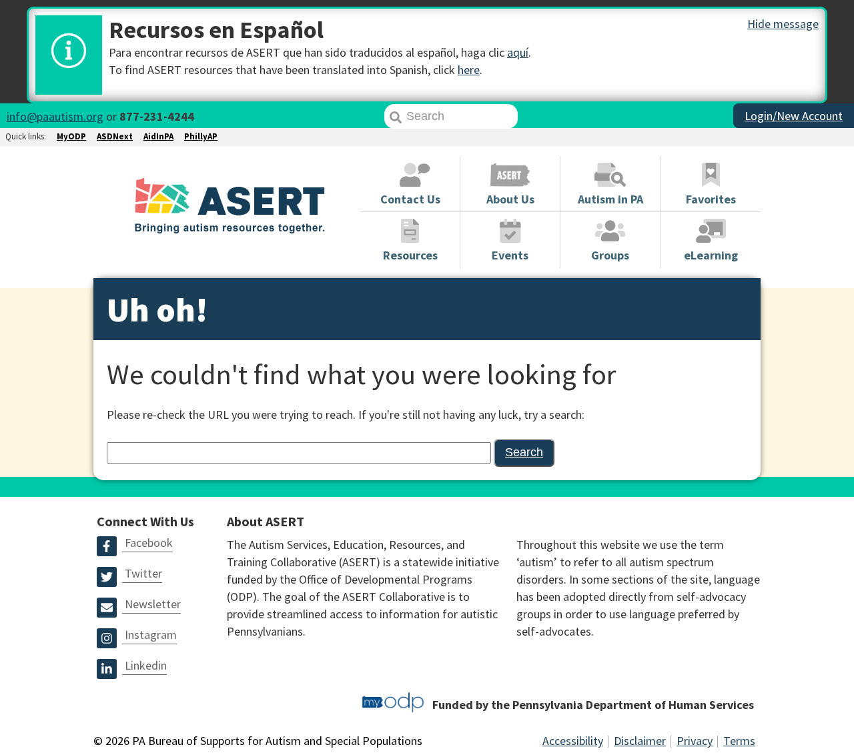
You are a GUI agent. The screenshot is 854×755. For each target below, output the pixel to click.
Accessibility (572, 740)
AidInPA (158, 136)
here (469, 69)
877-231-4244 (156, 116)
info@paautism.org (55, 116)
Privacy (695, 740)
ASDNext (115, 136)
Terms (739, 740)
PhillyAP (201, 136)
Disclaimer (640, 740)
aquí (517, 52)
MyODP (71, 136)
